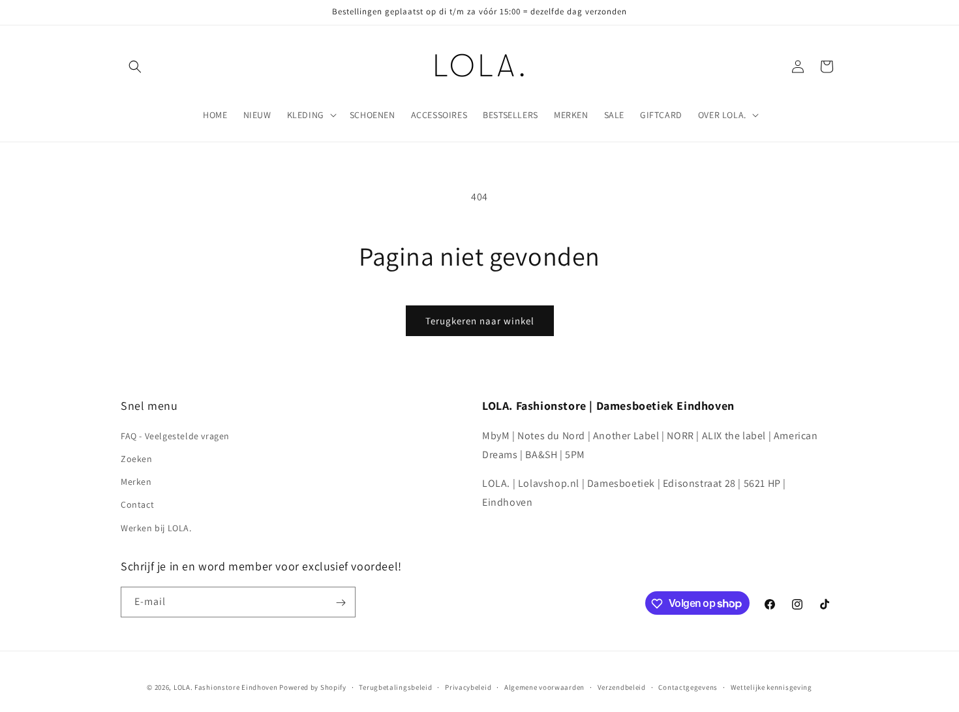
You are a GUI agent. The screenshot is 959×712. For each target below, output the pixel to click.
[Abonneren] (340, 602)
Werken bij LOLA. (156, 527)
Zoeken (137, 458)
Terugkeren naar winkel (479, 321)
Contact (137, 504)
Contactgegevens (688, 686)
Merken (136, 482)
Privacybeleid (468, 686)
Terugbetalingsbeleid (395, 686)
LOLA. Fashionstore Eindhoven (226, 687)
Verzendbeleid (622, 686)
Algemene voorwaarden (544, 686)
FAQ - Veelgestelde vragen (175, 435)
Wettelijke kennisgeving (771, 686)
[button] (135, 66)
